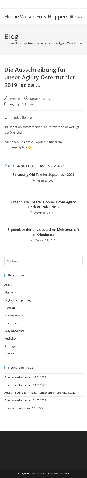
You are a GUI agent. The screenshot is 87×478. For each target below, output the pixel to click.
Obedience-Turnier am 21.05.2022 (25, 400)
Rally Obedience (14, 331)
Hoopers (9, 308)
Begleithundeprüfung (17, 300)
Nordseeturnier (14, 315)
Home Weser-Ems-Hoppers (36, 16)
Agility (14, 104)
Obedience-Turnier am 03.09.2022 (25, 385)
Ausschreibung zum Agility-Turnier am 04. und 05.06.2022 (39, 392)
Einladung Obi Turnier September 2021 (43, 174)
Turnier (30, 104)
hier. (29, 117)
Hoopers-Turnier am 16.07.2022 (24, 408)
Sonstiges (10, 346)
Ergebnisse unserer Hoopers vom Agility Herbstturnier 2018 (43, 204)
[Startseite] (5, 43)
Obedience (11, 323)
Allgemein (10, 292)
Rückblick (10, 338)
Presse (15, 99)
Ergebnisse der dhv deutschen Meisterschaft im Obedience (43, 232)
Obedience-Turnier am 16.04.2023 (25, 377)
